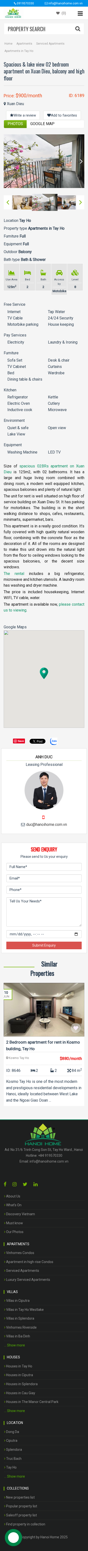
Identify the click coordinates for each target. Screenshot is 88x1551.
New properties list (20, 1497)
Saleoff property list (21, 1515)
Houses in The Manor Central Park (31, 1402)
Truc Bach (13, 1459)
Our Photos (14, 1232)
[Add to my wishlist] (76, 1028)
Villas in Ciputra (17, 1301)
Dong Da (12, 1432)
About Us (12, 1196)
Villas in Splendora (19, 1318)
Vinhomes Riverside (21, 1327)
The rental (14, 573)
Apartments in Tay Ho (18, 51)
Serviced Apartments (50, 43)
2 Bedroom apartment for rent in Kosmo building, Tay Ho (43, 1045)
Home (8, 43)
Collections (18, 1488)
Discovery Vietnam (20, 1214)
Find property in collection (25, 1524)
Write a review (24, 115)
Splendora (13, 1450)
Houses (13, 1357)
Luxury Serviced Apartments (27, 1280)
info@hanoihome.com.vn (49, 1161)
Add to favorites (64, 115)
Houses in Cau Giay (20, 1393)
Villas (12, 1292)
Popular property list (21, 1506)
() (63, 13)
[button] (44, 673)
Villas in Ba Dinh (17, 1336)
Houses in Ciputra (19, 1375)
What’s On (13, 1205)
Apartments (24, 43)
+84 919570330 (50, 1155)
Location (15, 1423)
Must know (14, 1223)
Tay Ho (11, 1467)
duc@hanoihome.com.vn (46, 824)
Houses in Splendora (21, 1384)
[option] (44, 161)
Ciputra (11, 1440)
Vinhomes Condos (19, 1253)
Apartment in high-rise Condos (29, 1262)
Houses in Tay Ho (18, 1366)
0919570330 (25, 3)
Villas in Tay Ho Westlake (24, 1310)
